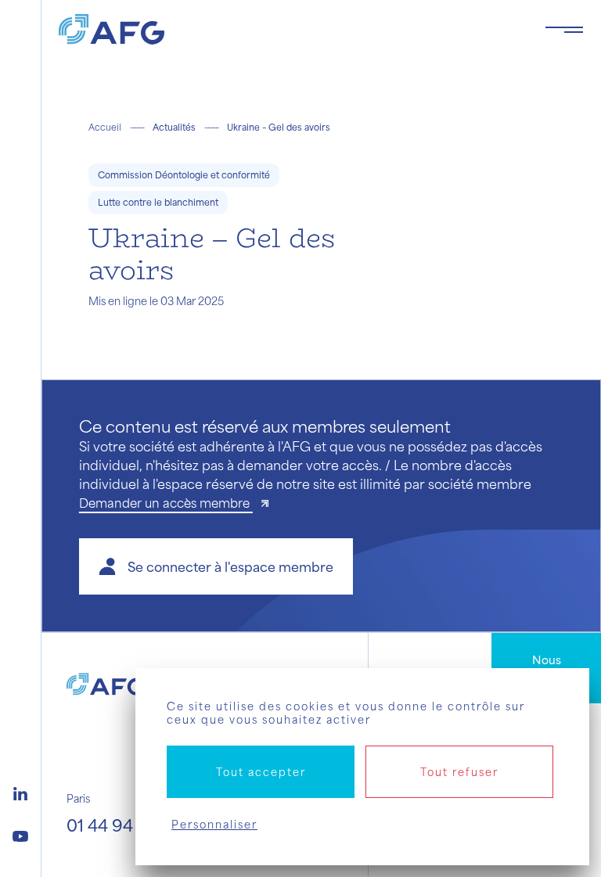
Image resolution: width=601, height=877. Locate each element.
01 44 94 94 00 (125, 825)
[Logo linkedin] (20, 791)
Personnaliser (214, 824)
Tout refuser (459, 771)
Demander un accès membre (166, 502)
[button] (216, 566)
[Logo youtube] (20, 834)
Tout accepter (261, 771)
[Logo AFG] (289, 29)
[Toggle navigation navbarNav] (564, 30)
